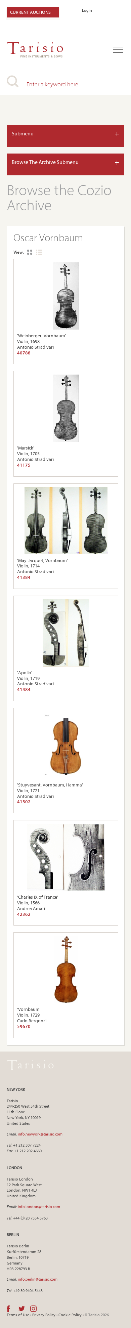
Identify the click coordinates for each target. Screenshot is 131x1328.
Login (87, 10)
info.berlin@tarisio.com (37, 1279)
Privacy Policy (43, 1314)
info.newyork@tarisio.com (40, 1134)
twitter (21, 1308)
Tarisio (30, 1065)
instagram (33, 1308)
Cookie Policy (70, 1314)
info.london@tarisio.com (39, 1206)
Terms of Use (18, 1314)
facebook (8, 1308)
